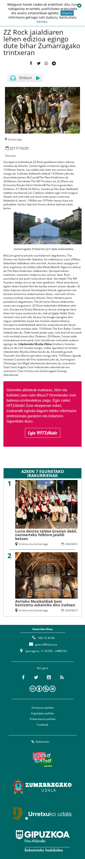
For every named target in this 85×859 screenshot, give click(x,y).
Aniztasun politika (43, 708)
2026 (67, 544)
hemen (42, 21)
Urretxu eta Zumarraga (33, 544)
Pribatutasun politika (43, 719)
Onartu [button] (67, 13)
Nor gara (42, 668)
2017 (14, 148)
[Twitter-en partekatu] (39, 63)
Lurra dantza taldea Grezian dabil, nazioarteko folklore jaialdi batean (46, 535)
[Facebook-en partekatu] (31, 63)
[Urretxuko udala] (42, 813)
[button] (79, 5)
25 (76, 544)
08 (72, 544)
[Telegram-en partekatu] (54, 63)
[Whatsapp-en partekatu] (46, 63)
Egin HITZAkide (42, 433)
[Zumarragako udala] (42, 786)
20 (26, 148)
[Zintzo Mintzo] (42, 759)
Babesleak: (42, 742)
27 (76, 610)
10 (21, 148)
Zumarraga (15, 139)
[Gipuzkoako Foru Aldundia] (43, 841)
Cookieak (42, 725)
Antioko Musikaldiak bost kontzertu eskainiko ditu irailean (45, 603)
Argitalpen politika (42, 713)
